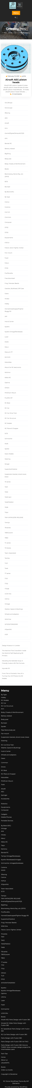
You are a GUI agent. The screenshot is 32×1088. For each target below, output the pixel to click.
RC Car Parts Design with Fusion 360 (14, 1034)
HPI (6, 316)
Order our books (7, 1070)
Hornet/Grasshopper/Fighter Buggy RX (15, 915)
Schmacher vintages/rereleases (12, 863)
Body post (8, 159)
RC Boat (7, 403)
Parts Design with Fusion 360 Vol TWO (14, 1041)
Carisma (7, 207)
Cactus (7, 202)
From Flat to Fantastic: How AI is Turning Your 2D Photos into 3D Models (13, 676)
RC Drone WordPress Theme (13, 1081)
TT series (7, 573)
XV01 (6, 634)
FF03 (6, 268)
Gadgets (4, 814)
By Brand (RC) (9, 192)
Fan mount (8, 253)
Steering (7, 459)
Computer (8, 222)
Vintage (7, 604)
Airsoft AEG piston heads (16, 81)
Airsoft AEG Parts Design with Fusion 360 (15, 1019)
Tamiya (7, 522)
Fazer (6, 258)
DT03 (6, 232)
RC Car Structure (10, 418)
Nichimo (7, 372)
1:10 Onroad (8, 108)
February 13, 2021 (14, 76)
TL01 (6, 563)
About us (4, 1060)
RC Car (7, 408)
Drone (3, 767)
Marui (7, 347)
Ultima (7, 599)
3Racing (7, 113)
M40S (7, 342)
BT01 (6, 181)
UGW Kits (8, 594)
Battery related (10, 148)
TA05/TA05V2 (9, 502)
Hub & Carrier (9, 321)
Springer (4, 795)
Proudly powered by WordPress (16, 1087)
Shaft (6, 443)
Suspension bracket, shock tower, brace (15, 737)
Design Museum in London (11, 645)
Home (3, 1057)
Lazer (6, 337)
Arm (6, 128)
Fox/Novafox (9, 273)
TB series (8, 527)
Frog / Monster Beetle (12, 283)
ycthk (24, 76)
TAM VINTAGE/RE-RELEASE (14, 517)
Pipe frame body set (8, 730)
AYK (6, 138)
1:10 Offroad (8, 103)
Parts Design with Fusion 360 (11, 1038)
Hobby (27, 33)
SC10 (6, 433)
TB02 (6, 538)
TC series (8, 543)
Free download (19, 33)
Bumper (7, 187)
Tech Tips (4, 1053)
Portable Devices (7, 821)
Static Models (9, 454)
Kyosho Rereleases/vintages (11, 859)
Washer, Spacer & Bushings (14, 609)
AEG (5, 33)
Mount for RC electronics (13, 367)
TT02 (6, 583)
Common (8, 217)
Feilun (7, 263)
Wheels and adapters (12, 614)
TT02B (7, 589)
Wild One (8, 619)
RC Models (8, 423)
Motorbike (8, 362)
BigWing (8, 153)
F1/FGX (7, 242)
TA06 (6, 507)
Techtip (7, 558)
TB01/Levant (9, 533)
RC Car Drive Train (11, 413)
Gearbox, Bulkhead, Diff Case (14, 288)
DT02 (6, 227)
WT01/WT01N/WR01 (11, 624)
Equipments (9, 237)
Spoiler (7, 449)
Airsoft (10, 33)
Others (7, 388)
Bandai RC (8, 143)
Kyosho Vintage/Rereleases (13, 332)
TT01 (6, 578)
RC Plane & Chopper (11, 428)
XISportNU (8, 629)
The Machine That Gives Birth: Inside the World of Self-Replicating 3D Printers (14, 653)
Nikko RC (8, 377)
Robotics (4, 804)
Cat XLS (7, 212)
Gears (7, 293)
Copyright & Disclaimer (9, 1074)
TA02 (6, 492)
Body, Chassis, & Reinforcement (15, 164)
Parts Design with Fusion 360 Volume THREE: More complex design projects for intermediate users (15, 1047)
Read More (15, 58)
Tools (6, 568)
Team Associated (10, 553)
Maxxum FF (9, 352)
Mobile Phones (6, 817)
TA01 (6, 487)
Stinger (7, 464)
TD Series (8, 548)
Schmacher (8, 438)
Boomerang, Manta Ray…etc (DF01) (13, 908)
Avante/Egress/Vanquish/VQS (14, 133)
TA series (7, 482)
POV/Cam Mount (10, 393)
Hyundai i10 (6, 668)
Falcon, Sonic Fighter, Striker (14, 248)
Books (7, 169)
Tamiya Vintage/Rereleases (10, 856)
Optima (7, 382)
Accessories (5, 799)
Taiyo (6, 512)
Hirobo (7, 299)
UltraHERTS (5, 1063)
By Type (7, 197)
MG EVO (7, 357)
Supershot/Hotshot (11, 469)
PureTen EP (8, 398)
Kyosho (7, 326)
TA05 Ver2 (8, 497)
